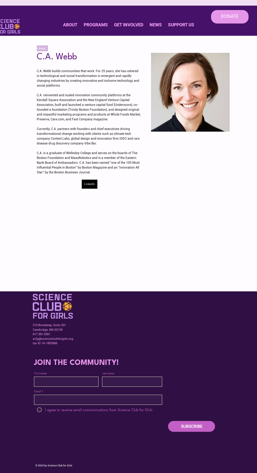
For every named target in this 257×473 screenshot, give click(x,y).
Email (37, 391)
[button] (128, 25)
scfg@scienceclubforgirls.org (53, 339)
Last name (108, 373)
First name (40, 373)
